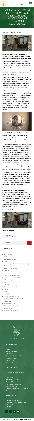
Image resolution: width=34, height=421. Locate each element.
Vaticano (6, 313)
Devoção (6, 270)
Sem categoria (8, 308)
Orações (6, 289)
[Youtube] (18, 411)
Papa (5, 291)
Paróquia (6, 294)
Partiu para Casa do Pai (11, 296)
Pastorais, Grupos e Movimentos (14, 299)
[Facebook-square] (10, 411)
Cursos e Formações (10, 268)
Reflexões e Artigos (10, 303)
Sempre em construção (11, 310)
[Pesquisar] (29, 243)
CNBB (6, 261)
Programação (8, 301)
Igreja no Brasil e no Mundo (12, 277)
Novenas (6, 284)
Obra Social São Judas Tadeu (13, 287)
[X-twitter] (14, 411)
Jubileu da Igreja (9, 280)
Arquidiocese (8, 254)
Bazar (5, 257)
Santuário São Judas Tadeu (12, 306)
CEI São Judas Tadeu (10, 259)
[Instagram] (6, 411)
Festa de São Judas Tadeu (12, 275)
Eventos (6, 273)
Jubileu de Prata (9, 282)
